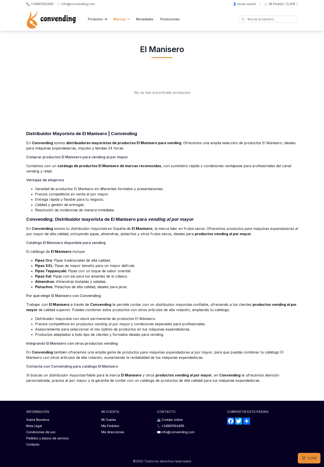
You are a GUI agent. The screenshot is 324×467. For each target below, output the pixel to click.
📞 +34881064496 (40, 4)
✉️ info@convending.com (76, 4)
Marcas (120, 19)
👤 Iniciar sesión (244, 4)
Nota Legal (34, 426)
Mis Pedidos (110, 426)
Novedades (144, 19)
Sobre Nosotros (37, 420)
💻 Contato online (170, 420)
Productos (95, 19)
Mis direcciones (112, 432)
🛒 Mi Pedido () (281, 4)
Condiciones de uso (41, 432)
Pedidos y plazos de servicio (47, 438)
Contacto (32, 444)
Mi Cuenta (108, 420)
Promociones (170, 19)
